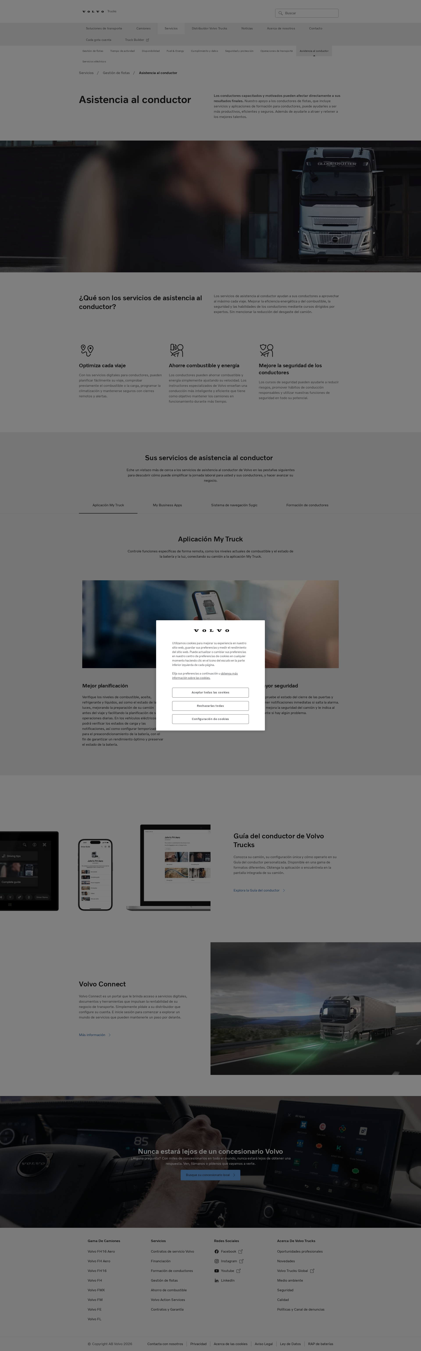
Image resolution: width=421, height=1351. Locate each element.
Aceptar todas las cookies (210, 692)
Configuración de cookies (210, 719)
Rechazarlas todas (210, 705)
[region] (210, 675)
